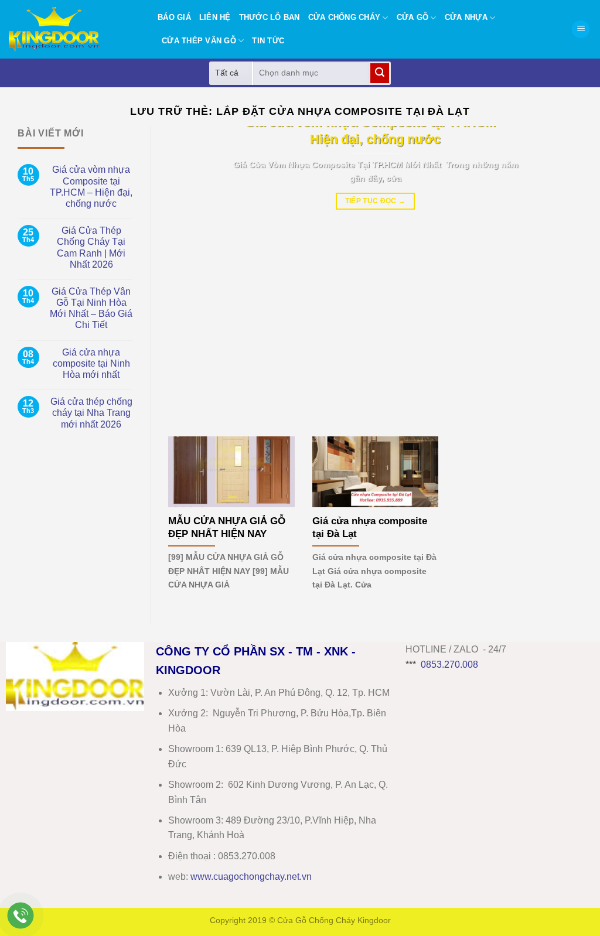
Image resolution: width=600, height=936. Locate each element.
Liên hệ (215, 17)
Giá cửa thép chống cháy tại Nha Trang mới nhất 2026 (91, 413)
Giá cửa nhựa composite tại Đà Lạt (369, 527)
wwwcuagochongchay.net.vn (251, 877)
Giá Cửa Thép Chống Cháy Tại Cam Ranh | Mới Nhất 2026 (91, 247)
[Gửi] (380, 73)
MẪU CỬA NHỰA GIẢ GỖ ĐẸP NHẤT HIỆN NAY (226, 527)
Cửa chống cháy (344, 17)
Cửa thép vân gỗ (199, 40)
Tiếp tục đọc (375, 200)
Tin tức (268, 40)
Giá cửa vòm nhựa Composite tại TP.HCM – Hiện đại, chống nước (91, 187)
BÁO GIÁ (174, 17)
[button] (580, 29)
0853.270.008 (449, 664)
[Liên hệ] (21, 916)
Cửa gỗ (413, 17)
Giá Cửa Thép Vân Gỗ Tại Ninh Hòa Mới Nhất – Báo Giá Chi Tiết (91, 308)
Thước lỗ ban (269, 17)
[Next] (559, 272)
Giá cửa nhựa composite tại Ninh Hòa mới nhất (91, 363)
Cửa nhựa (466, 17)
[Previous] (191, 272)
